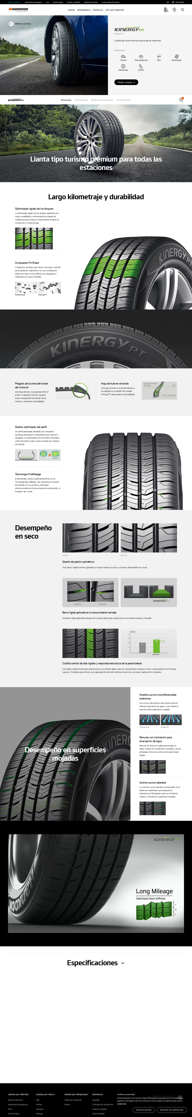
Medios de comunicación (102, 100)
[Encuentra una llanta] (182, 10)
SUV (47, 2)
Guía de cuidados (99, 1109)
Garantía (95, 1100)
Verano (67, 1104)
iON (37, 1100)
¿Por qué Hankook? (114, 9)
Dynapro (39, 1109)
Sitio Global (179, 2)
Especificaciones (124, 100)
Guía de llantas (98, 1113)
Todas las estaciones (73, 1100)
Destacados (66, 100)
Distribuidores (84, 9)
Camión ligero (58, 2)
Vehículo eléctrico (14, 2)
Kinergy (39, 1113)
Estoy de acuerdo (143, 1109)
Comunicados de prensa (110, 2)
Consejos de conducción (102, 1104)
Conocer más (121, 1103)
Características (81, 100)
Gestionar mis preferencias (171, 1109)
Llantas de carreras (91, 2)
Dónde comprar (125, 82)
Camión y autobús (73, 2)
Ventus (39, 1104)
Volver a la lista (23, 23)
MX (168, 2)
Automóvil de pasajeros (33, 2)
